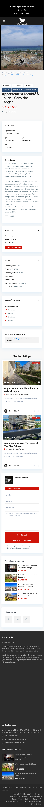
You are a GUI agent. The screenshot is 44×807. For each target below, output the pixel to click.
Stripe (27, 799)
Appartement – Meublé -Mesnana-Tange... (27, 566)
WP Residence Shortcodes (33, 802)
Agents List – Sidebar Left (22, 794)
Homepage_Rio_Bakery (18, 797)
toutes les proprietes (12, 802)
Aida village (19, 394)
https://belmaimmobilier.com (15, 743)
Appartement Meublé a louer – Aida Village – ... (21, 390)
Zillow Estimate (36, 804)
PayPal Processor (36, 797)
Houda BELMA (22, 477)
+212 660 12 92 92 (23, 13)
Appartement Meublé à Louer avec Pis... (27, 595)
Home (4, 73)
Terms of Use (37, 799)
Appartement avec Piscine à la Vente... (26, 585)
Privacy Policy (17, 799)
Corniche (12, 112)
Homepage (38, 794)
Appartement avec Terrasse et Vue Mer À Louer (21, 444)
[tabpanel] (22, 47)
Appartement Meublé (23, 73)
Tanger (6, 112)
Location (6, 90)
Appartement (11, 73)
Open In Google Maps (13, 247)
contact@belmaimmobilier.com (23, 7)
